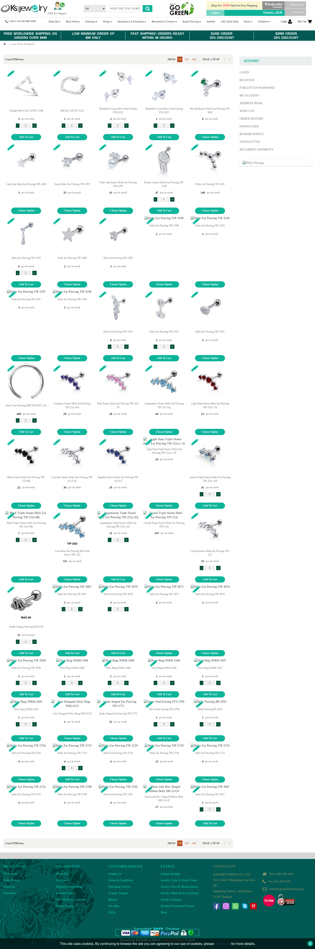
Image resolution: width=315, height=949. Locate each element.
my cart (302, 21)
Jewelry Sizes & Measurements (179, 886)
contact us (222, 943)
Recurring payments (256, 149)
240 (194, 59)
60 (179, 59)
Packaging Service (119, 886)
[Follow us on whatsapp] (235, 906)
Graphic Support (118, 893)
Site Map (113, 906)
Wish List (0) (297, 4)
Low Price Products (23, 44)
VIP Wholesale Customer (71, 899)
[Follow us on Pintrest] (253, 906)
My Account (249, 95)
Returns (112, 899)
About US (62, 873)
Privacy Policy (65, 906)
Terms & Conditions (120, 880)
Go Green (62, 880)
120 (186, 59)
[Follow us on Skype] (245, 906)
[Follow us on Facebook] (216, 906)
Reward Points (252, 134)
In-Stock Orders (65, 893)
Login (284, 21)
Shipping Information (69, 886)
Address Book (251, 103)
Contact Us (298, 12)
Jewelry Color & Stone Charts (179, 880)
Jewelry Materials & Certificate (180, 893)
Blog (163, 912)
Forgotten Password (257, 87)
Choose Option (210, 137)
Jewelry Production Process (177, 906)
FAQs (111, 912)
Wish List (247, 111)
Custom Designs (170, 873)
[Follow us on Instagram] (226, 906)
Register (247, 80)
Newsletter (250, 141)
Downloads (249, 126)
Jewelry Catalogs (171, 899)
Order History (251, 118)
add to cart (26, 137)
